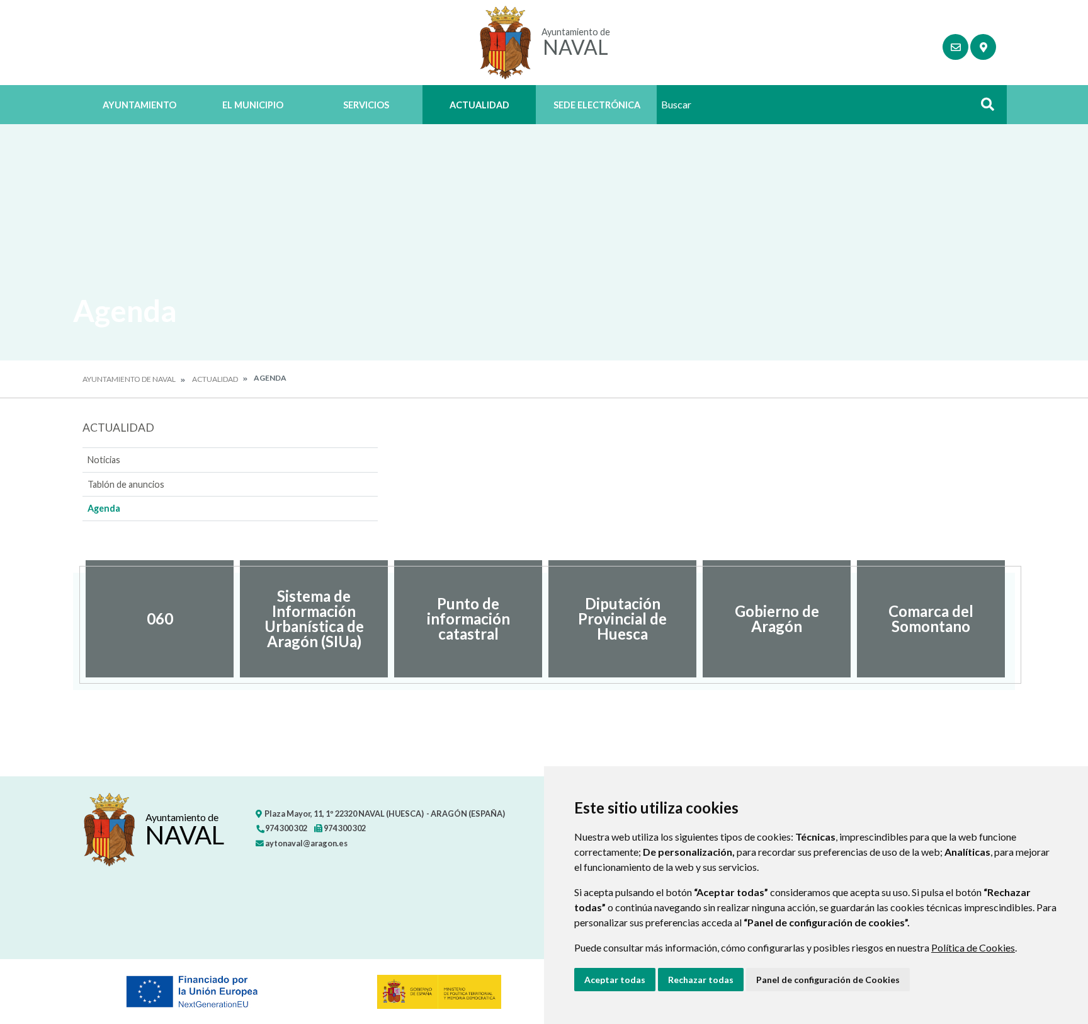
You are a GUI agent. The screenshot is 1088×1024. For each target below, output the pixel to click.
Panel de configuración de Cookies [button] (828, 979)
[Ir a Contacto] (955, 47)
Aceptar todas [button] (614, 979)
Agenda (104, 508)
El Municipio (252, 105)
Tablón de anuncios (126, 484)
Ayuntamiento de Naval (129, 379)
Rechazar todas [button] (701, 979)
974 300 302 (285, 828)
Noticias (104, 459)
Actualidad (479, 105)
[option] (159, 618)
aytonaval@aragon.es (306, 843)
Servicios (366, 105)
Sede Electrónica (596, 105)
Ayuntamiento (139, 105)
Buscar (983, 108)
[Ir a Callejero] (983, 47)
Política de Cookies (973, 947)
